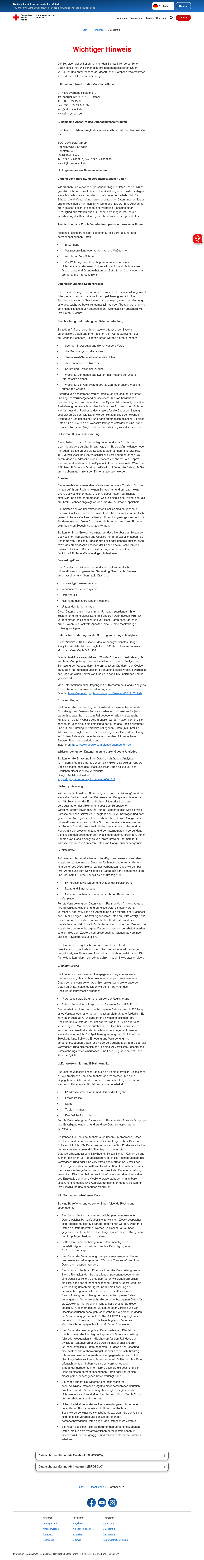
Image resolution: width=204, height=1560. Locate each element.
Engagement (136, 18)
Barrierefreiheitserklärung (115, 1539)
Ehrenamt (48, 1534)
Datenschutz (109, 1528)
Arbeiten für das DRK (83, 1528)
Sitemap (77, 1539)
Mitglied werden (51, 1528)
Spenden (182, 17)
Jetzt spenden (50, 1523)
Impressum (108, 1523)
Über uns (161, 18)
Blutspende (48, 1539)
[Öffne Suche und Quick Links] (171, 18)
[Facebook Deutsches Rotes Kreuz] (91, 1502)
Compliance (109, 1534)
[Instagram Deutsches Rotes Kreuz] (112, 1502)
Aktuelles (77, 1534)
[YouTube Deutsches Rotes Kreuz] (102, 1502)
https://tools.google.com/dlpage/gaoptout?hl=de (101, 744)
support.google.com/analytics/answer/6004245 (86, 779)
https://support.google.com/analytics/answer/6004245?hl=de (105, 693)
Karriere (149, 18)
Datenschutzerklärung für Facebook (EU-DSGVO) (70, 1455)
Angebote (122, 18)
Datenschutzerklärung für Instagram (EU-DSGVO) (70, 1466)
